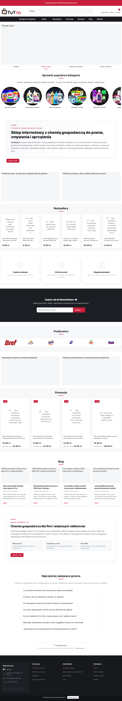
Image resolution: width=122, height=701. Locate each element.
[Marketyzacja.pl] (61, 645)
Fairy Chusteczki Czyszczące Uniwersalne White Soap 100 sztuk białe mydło (13, 437)
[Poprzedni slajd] (5, 44)
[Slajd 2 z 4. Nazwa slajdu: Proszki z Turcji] (61, 44)
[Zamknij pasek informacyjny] (120, 3)
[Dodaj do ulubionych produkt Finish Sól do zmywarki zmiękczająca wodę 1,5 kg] (76, 217)
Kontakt (95, 679)
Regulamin (35, 675)
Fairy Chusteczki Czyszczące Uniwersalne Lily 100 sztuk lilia (43, 437)
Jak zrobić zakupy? (69, 668)
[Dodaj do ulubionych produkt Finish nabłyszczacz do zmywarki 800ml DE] (56, 217)
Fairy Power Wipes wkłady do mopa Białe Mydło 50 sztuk (105, 437)
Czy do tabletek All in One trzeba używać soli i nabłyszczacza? (50, 616)
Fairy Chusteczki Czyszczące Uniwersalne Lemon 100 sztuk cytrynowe (73, 437)
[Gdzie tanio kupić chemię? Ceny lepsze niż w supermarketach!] (15, 475)
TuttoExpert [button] (97, 664)
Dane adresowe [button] (8, 666)
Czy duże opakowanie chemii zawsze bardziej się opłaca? (47, 610)
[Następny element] (118, 98)
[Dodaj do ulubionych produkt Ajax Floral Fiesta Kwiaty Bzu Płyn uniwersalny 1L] (36, 217)
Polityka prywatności (39, 679)
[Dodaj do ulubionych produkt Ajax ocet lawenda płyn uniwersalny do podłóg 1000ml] (15, 217)
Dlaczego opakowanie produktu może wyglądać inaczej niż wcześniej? (53, 623)
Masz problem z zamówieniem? (72, 672)
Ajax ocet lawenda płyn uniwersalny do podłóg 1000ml (9, 239)
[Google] (21, 689)
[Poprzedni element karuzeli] (2, 342)
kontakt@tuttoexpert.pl (13, 678)
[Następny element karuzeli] (120, 342)
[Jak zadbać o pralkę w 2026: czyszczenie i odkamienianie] (76, 475)
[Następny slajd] (116, 44)
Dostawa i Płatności (38, 668)
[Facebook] (4, 689)
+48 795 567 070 (11, 682)
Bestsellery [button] (61, 208)
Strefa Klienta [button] (67, 664)
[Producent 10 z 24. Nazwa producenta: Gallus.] (111, 342)
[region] (61, 98)
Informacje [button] (36, 664)
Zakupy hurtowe (98, 675)
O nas (95, 668)
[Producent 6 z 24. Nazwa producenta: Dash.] (31, 342)
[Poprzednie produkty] (5, 223)
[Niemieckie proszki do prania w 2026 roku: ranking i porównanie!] (46, 475)
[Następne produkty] (116, 223)
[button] (45, 19)
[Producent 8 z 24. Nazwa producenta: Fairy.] (71, 342)
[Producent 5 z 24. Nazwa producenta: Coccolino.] (11, 342)
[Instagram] (9, 689)
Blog (64, 679)
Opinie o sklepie (98, 672)
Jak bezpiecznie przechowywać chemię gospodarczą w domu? (50, 629)
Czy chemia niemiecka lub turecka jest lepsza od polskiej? (48, 590)
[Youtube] (13, 689)
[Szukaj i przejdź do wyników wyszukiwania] (90, 11)
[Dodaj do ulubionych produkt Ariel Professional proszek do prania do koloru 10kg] (97, 217)
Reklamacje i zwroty (38, 672)
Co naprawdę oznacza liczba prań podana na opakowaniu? (48, 603)
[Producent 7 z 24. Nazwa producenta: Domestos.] (51, 342)
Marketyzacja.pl (79, 648)
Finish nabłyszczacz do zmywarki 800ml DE (50, 239)
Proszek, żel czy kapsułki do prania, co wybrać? (43, 597)
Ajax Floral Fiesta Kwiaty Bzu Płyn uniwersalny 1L (28, 239)
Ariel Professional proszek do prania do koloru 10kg (91, 239)
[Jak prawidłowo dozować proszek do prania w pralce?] (107, 475)
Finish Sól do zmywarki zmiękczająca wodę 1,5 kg (71, 239)
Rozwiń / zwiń (12, 160)
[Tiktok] (17, 689)
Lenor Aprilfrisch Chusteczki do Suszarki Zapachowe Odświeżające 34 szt (111, 239)
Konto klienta (67, 675)
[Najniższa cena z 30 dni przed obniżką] (27, 446)
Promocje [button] (61, 392)
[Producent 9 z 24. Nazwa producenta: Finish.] (91, 342)
